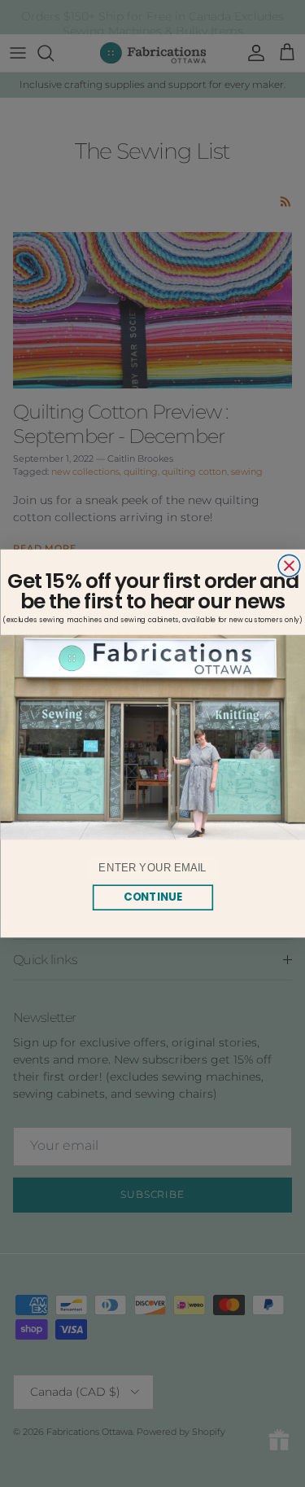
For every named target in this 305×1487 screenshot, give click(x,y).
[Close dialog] (289, 566)
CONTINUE (152, 897)
